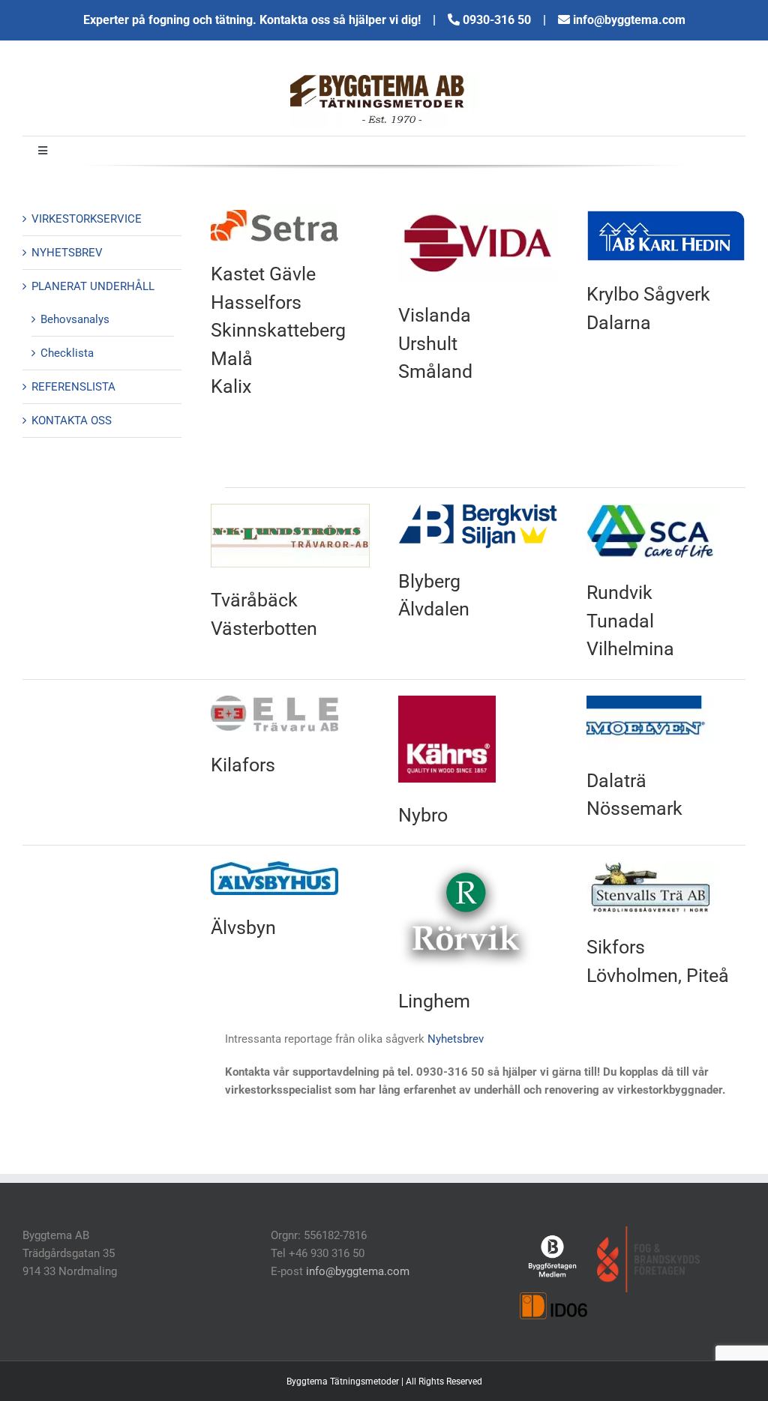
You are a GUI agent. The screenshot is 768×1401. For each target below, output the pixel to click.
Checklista (67, 353)
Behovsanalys (75, 319)
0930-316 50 (498, 20)
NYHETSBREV (67, 252)
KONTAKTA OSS (72, 420)
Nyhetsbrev (456, 1039)
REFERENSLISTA (74, 387)
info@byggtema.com (629, 20)
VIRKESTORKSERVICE (87, 219)
